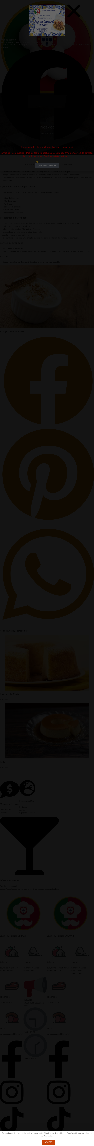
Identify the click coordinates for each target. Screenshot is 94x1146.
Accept (49, 1142)
